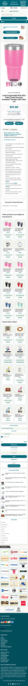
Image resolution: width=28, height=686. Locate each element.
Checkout (14, 444)
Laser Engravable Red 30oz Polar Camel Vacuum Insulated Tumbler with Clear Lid (19, 290)
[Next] (23, 62)
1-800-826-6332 (14, 4)
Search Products (5, 652)
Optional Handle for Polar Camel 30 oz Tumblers (7, 250)
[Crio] (14, 558)
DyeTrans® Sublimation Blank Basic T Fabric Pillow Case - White (15, 487)
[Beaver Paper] (5, 552)
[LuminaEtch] (14, 584)
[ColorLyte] (5, 558)
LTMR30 (15, 183)
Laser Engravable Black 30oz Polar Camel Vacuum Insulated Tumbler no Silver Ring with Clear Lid (7, 290)
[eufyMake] (23, 564)
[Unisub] (9, 609)
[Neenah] (5, 590)
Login (14, 456)
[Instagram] (10, 684)
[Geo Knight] (23, 571)
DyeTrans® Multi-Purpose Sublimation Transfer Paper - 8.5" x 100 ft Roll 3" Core (20, 355)
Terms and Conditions (6, 646)
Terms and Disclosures (6, 630)
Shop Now (3, 522)
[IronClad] (23, 577)
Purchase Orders (5, 660)
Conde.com (14, 2)
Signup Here (9, 123)
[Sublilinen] (23, 596)
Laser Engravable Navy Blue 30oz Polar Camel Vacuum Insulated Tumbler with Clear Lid (19, 229)
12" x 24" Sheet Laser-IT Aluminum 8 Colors (14, 482)
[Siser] (5, 596)
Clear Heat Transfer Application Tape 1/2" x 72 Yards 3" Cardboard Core (19, 334)
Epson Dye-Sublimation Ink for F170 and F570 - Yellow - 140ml (7, 375)
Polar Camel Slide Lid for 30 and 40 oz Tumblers (20, 250)
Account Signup (4, 538)
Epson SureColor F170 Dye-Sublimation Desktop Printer (15, 474)
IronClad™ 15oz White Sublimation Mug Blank (14, 491)
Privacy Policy (4, 661)
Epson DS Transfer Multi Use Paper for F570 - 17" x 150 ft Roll (15, 501)
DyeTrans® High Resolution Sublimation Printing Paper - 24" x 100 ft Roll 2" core (15, 506)
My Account (4, 658)
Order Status (4, 642)
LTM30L (7, 181)
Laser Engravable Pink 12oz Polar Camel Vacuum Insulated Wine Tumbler (7, 229)
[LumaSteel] (5, 584)
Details (6, 129)
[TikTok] (15, 684)
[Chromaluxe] (23, 552)
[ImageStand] (14, 577)
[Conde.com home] (14, 8)
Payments (3, 645)
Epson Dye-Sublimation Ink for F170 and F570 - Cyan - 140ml (7, 415)
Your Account (4, 640)
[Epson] (14, 564)
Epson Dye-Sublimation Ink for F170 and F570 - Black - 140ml (19, 415)
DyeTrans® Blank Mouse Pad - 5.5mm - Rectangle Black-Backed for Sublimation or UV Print (15, 515)
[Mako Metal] (23, 584)
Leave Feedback (5, 655)
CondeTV (3, 643)
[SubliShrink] (5, 603)
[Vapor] (18, 609)
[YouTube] (13, 684)
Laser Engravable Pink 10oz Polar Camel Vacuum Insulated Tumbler (7, 270)
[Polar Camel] (14, 590)
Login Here (19, 123)
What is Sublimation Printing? (5, 3)
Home (2, 637)
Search (14, 18)
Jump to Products (13, 11)
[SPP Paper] (14, 596)
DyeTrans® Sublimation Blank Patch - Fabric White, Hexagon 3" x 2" (15, 478)
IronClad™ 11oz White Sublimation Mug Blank (19, 375)
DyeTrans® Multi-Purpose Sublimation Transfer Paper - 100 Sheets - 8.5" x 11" (15, 497)
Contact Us (3, 535)
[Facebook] (8, 684)
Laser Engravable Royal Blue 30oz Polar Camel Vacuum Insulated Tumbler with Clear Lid (7, 310)
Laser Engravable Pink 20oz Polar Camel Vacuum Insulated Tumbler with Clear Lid (19, 270)
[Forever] (5, 571)
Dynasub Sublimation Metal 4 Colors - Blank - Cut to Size (8, 334)
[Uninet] (23, 603)
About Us (3, 531)
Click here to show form (14, 465)
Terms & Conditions (5, 533)
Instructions (14, 129)
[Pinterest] (17, 684)
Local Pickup (4, 656)
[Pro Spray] (23, 590)
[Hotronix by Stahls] (4, 577)
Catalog (2, 542)
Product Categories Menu (7, 428)
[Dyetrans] (23, 558)
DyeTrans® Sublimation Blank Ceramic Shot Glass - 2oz (15, 510)
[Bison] (14, 552)
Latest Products (4, 540)
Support (2, 529)
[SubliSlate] (14, 603)
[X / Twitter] (19, 684)
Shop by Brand (4, 524)
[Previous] (5, 62)
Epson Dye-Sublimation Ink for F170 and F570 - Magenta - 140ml (19, 395)
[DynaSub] (5, 564)
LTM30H (7, 186)
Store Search (4, 526)
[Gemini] (14, 571)
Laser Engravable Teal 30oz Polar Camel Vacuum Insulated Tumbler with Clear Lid (19, 310)
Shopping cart (7, 433)
